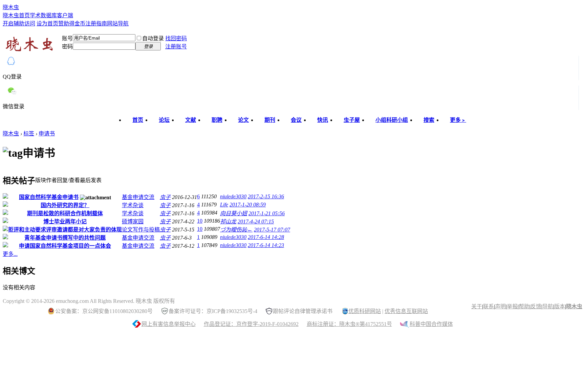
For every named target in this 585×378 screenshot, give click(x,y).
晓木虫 (11, 7)
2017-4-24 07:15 (256, 221)
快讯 (322, 120)
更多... (10, 254)
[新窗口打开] (5, 197)
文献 (190, 120)
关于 (476, 306)
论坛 (164, 120)
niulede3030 (233, 196)
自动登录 (153, 38)
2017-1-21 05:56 (266, 213)
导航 (547, 306)
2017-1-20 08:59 (248, 204)
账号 (67, 38)
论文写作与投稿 (141, 229)
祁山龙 (228, 221)
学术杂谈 (133, 205)
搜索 (429, 120)
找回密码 (176, 38)
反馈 (535, 306)
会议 (296, 120)
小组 (391, 120)
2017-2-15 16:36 (266, 196)
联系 (488, 306)
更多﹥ (458, 120)
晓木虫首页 (16, 15)
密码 (67, 46)
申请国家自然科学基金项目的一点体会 (65, 246)
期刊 (269, 120)
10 (199, 221)
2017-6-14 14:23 (266, 245)
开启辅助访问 (19, 23)
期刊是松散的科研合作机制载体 (65, 213)
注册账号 (176, 46)
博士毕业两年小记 (65, 221)
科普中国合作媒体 (431, 324)
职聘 (217, 120)
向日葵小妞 (233, 213)
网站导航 (118, 23)
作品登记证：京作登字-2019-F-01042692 (251, 324)
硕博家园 (133, 221)
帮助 (524, 306)
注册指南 (96, 23)
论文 (243, 120)
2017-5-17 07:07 (272, 229)
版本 (559, 306)
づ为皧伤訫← (236, 229)
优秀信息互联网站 (406, 311)
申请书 (47, 133)
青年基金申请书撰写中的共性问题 (65, 238)
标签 (28, 133)
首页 (137, 120)
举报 (512, 306)
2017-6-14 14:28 (266, 237)
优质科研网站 (364, 311)
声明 (500, 306)
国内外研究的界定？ (65, 205)
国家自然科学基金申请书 (49, 197)
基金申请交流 (138, 197)
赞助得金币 (71, 23)
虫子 (165, 197)
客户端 (65, 15)
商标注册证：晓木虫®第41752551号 (349, 324)
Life (224, 204)
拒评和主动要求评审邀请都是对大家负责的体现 (65, 229)
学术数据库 (43, 15)
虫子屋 (352, 120)
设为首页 (47, 23)
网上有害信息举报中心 (169, 324)
